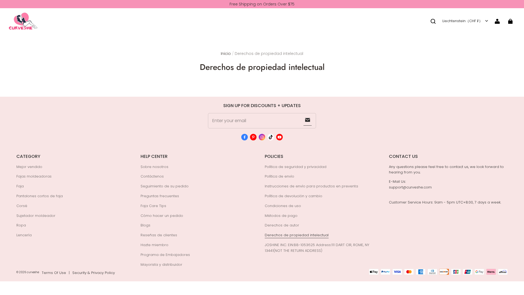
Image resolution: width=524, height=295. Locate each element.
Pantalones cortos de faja (39, 196)
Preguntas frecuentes (160, 196)
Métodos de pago (281, 215)
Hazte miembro (154, 244)
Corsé (21, 205)
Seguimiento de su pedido (165, 186)
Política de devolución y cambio (293, 196)
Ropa (21, 225)
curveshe (33, 272)
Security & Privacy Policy (93, 272)
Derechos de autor (282, 225)
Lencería (24, 235)
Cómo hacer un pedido (162, 215)
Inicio (226, 53)
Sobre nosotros (154, 166)
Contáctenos (152, 176)
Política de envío (279, 176)
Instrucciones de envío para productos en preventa (311, 186)
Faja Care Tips (153, 205)
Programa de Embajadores (165, 254)
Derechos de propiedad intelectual (297, 235)
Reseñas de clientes (159, 235)
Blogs (145, 225)
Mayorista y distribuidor (161, 264)
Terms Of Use (54, 272)
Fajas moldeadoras (34, 176)
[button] (433, 21)
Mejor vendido (29, 166)
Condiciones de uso (283, 205)
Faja (20, 186)
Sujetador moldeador (35, 215)
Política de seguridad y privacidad (295, 166)
